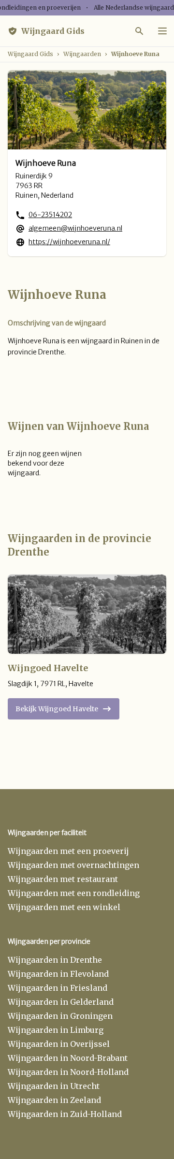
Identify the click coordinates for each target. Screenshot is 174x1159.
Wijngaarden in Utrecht (54, 1086)
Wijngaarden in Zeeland (54, 1100)
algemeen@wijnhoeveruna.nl (75, 228)
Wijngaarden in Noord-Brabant (68, 1058)
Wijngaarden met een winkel (64, 907)
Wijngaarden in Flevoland (58, 974)
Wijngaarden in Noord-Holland (68, 1072)
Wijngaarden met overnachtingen (73, 865)
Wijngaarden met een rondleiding (74, 893)
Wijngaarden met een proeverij (68, 851)
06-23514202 (50, 214)
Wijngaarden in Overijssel (59, 1044)
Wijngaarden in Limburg (55, 1030)
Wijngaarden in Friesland (57, 988)
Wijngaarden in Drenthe (55, 960)
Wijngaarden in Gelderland (61, 1002)
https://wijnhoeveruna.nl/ (69, 241)
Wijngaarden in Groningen (60, 1016)
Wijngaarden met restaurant (63, 879)
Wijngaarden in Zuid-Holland (65, 1114)
